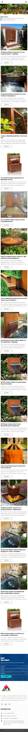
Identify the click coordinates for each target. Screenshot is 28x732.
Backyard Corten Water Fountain (15, 18)
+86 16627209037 (9, 713)
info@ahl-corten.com (11, 715)
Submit (7, 676)
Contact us (5, 709)
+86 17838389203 (13, 718)
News (5, 18)
